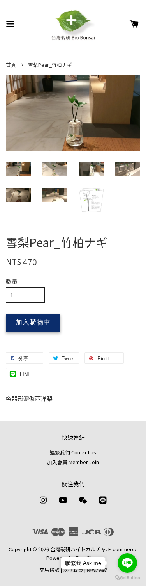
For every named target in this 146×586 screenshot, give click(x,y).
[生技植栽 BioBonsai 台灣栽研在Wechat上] (82, 503)
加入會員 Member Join (73, 462)
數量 (12, 281)
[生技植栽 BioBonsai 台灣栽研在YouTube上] (63, 503)
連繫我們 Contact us (73, 452)
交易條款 (49, 570)
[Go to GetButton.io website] (127, 578)
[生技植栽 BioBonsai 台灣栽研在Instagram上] (43, 503)
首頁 (11, 64)
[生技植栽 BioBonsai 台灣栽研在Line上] (102, 503)
